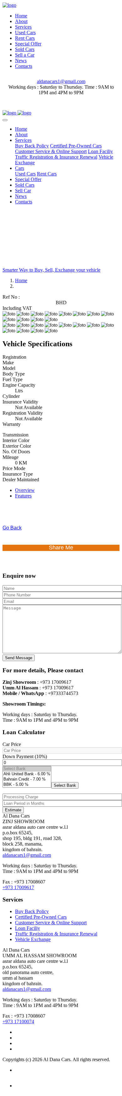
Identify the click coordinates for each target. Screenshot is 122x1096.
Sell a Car (24, 55)
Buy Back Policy (32, 145)
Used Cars (25, 32)
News (21, 60)
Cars (19, 168)
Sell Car (23, 190)
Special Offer (28, 43)
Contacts (23, 66)
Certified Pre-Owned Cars (76, 145)
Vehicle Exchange (33, 939)
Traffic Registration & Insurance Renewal (56, 157)
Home (21, 15)
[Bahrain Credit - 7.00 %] (27, 779)
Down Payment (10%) (25, 756)
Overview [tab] (25, 490)
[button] (65, 785)
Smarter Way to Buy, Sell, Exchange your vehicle (51, 270)
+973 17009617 (18, 887)
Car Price (12, 744)
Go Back (12, 527)
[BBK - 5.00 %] (27, 784)
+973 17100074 (18, 1021)
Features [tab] (23, 495)
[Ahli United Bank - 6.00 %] (27, 774)
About (21, 21)
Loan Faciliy (100, 151)
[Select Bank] (27, 769)
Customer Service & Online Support (51, 151)
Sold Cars (24, 49)
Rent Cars (25, 38)
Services (23, 27)
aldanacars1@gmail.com (61, 81)
